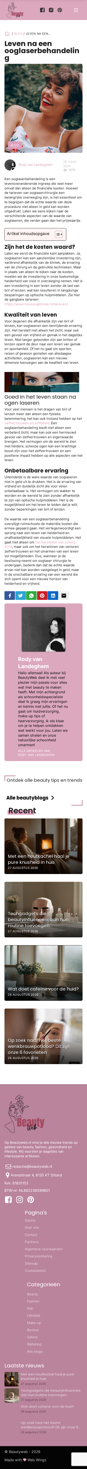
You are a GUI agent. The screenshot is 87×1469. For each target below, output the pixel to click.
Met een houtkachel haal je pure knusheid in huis (47, 1376)
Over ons (32, 1227)
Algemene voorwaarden (43, 1249)
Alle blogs (35, 1351)
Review (33, 1330)
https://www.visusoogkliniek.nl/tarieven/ (36, 304)
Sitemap (31, 1263)
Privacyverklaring (38, 1256)
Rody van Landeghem (35, 165)
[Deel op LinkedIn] (53, 595)
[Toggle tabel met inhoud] (57, 234)
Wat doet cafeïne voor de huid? (47, 1406)
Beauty (32, 1294)
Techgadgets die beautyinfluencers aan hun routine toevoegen (51, 1392)
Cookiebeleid (35, 1270)
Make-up (34, 1323)
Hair (30, 1308)
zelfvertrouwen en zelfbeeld (26, 423)
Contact (31, 1235)
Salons (30, 1220)
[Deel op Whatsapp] (31, 595)
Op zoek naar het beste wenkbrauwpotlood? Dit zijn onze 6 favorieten (49, 1427)
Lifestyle (33, 1315)
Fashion (33, 1301)
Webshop (34, 1344)
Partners (32, 1242)
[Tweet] (20, 595)
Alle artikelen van (36, 753)
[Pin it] (42, 595)
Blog (18, 33)
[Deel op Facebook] (9, 595)
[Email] (64, 595)
